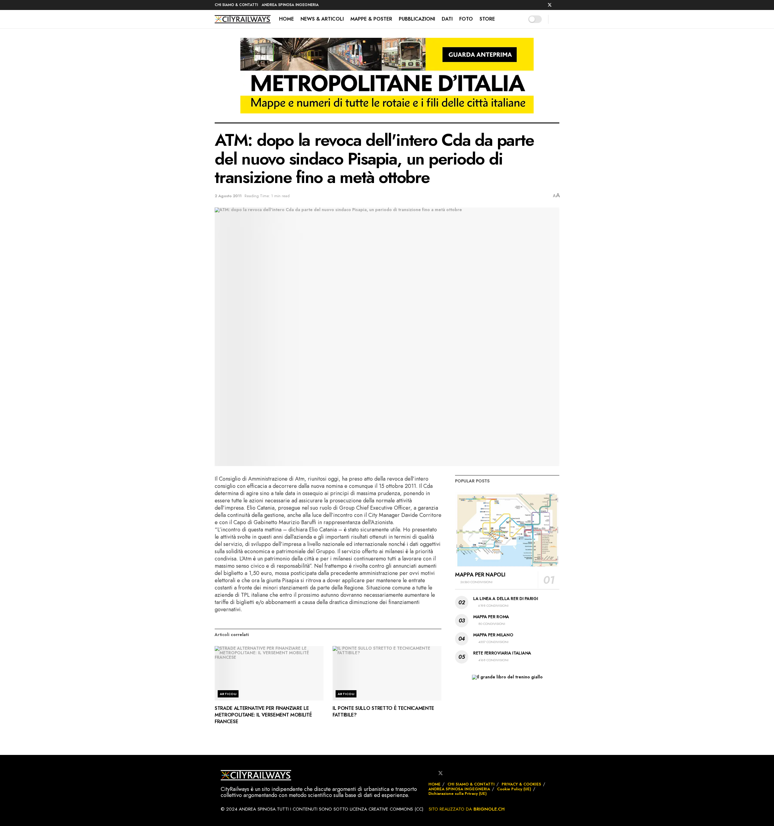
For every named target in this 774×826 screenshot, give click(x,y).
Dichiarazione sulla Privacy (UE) (457, 793)
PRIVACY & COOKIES (521, 784)
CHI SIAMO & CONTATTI (236, 5)
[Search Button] (557, 19)
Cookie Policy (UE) (514, 789)
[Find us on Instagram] (557, 5)
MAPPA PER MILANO (493, 635)
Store (487, 18)
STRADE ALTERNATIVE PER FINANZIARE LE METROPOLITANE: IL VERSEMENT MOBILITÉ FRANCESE (263, 715)
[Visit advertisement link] (387, 80)
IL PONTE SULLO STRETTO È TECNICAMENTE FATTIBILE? (383, 711)
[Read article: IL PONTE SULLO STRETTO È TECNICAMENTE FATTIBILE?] (387, 673)
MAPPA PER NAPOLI (480, 575)
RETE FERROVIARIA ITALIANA (502, 653)
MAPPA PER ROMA (491, 617)
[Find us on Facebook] (541, 5)
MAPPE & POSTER (371, 18)
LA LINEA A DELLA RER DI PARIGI (505, 599)
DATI (447, 18)
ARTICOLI (228, 693)
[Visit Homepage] (243, 19)
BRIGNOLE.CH (489, 809)
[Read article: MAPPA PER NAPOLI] (507, 529)
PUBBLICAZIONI (417, 18)
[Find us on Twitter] (550, 5)
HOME (286, 18)
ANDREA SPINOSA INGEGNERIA (290, 5)
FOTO (466, 18)
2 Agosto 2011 (228, 196)
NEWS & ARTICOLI (322, 18)
